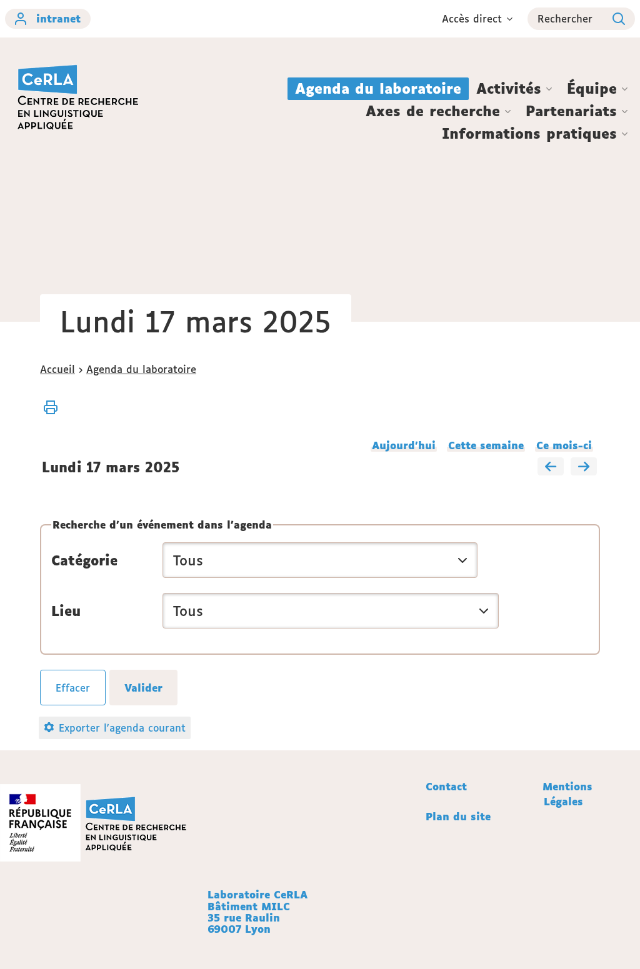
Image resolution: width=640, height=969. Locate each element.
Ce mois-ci (564, 445)
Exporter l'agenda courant (122, 728)
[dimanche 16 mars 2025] (550, 467)
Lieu (66, 611)
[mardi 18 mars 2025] (583, 467)
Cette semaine (486, 445)
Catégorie (84, 560)
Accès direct (472, 18)
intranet (58, 18)
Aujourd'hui (404, 445)
